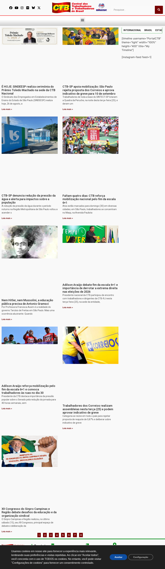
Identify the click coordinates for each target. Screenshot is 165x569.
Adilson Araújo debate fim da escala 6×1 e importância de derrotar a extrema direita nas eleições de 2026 (90, 288)
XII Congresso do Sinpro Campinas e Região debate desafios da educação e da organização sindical (29, 512)
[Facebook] (10, 7)
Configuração (140, 557)
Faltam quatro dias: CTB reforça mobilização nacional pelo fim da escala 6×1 (89, 199)
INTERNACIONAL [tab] (132, 30)
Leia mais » (7, 109)
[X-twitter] (39, 7)
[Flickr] (27, 7)
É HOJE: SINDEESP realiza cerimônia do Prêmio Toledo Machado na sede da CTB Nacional (28, 90)
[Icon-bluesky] (33, 7)
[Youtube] (16, 7)
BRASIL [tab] (148, 30)
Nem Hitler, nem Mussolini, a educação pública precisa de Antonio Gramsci (27, 301)
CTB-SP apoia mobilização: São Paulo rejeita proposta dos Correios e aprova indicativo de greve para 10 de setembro (89, 90)
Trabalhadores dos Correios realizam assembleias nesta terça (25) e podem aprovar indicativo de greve (88, 409)
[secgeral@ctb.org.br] (52, 544)
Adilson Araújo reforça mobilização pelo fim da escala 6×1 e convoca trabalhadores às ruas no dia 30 (28, 389)
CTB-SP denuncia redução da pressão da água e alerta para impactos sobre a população (29, 199)
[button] (82, 20)
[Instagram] (22, 7)
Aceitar (118, 557)
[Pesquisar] (159, 10)
